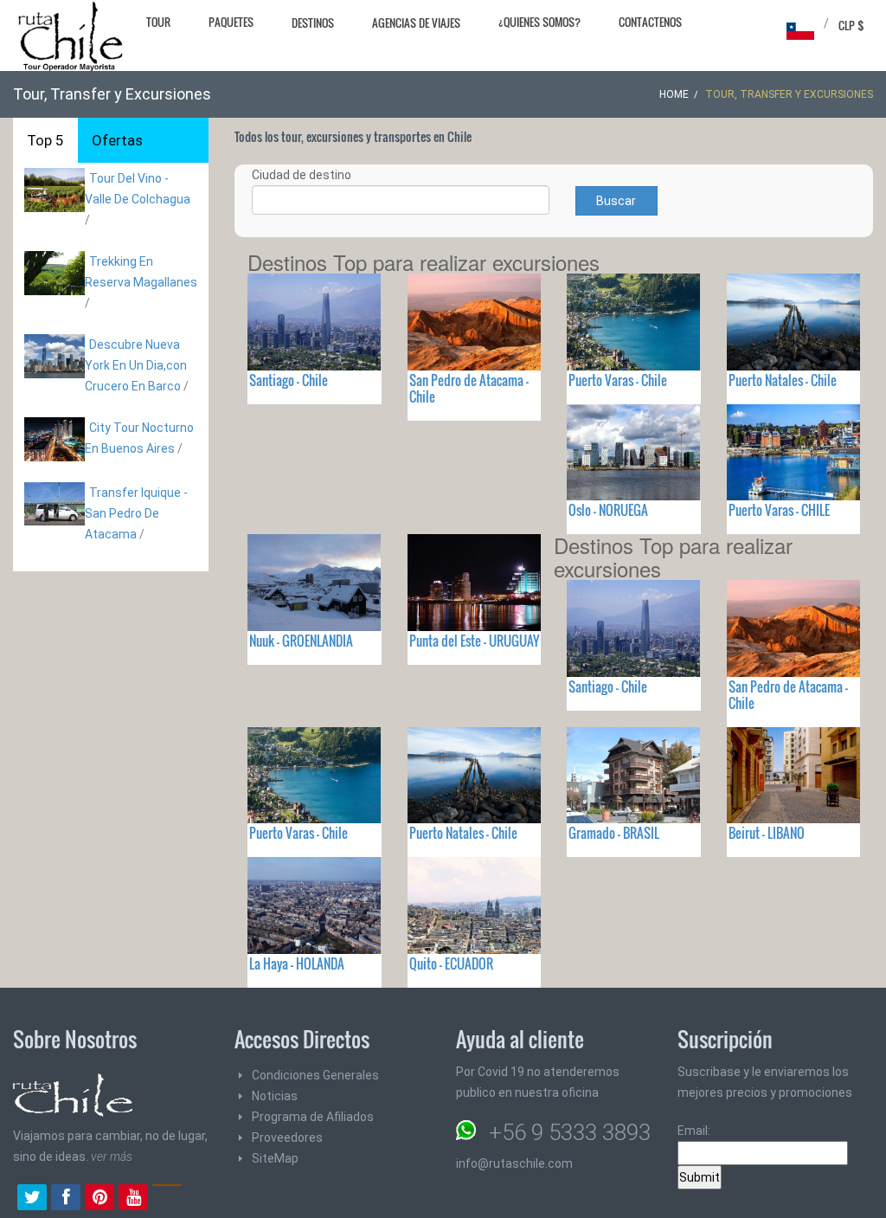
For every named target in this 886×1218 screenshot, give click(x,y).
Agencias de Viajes (416, 22)
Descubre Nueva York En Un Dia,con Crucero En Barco (136, 365)
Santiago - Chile (288, 380)
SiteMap (275, 1158)
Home (674, 94)
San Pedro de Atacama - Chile (469, 388)
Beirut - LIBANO (767, 832)
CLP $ (851, 25)
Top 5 (45, 140)
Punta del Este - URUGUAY (474, 640)
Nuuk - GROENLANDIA (301, 640)
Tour (158, 21)
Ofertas (117, 140)
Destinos (313, 22)
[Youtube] (133, 1199)
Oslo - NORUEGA (608, 509)
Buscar (616, 201)
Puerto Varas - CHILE (779, 509)
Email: (693, 1130)
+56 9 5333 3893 (570, 1132)
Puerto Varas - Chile (617, 380)
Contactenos (650, 21)
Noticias (275, 1096)
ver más (111, 1156)
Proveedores (287, 1137)
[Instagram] (167, 1199)
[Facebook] (65, 1199)
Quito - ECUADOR (451, 963)
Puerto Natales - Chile (783, 380)
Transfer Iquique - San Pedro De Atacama (136, 513)
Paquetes (231, 21)
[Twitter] (32, 1199)
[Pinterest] (99, 1199)
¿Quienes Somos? (539, 21)
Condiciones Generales (315, 1075)
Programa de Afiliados (313, 1117)
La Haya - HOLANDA (296, 963)
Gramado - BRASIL (613, 832)
